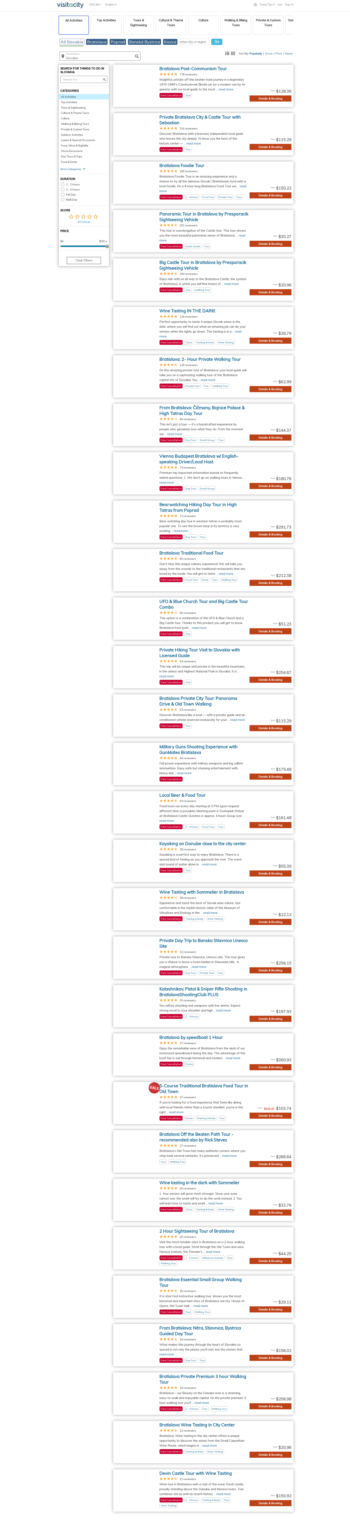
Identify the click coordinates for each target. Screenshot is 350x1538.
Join (280, 4)
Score (269, 53)
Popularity (256, 53)
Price (279, 53)
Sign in (289, 4)
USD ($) (94, 4)
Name (288, 53)
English (110, 4)
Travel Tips (266, 4)
